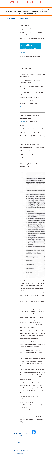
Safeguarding (18, 13)
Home (4, 9)
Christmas (25, 11)
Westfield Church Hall (10, 11)
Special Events (43, 11)
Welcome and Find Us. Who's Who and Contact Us (20, 9)
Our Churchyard (34, 11)
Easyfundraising (44, 9)
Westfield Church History (29, 13)
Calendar (19, 11)
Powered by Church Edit (26, 457)
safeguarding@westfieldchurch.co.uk (34, 157)
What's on (36, 9)
